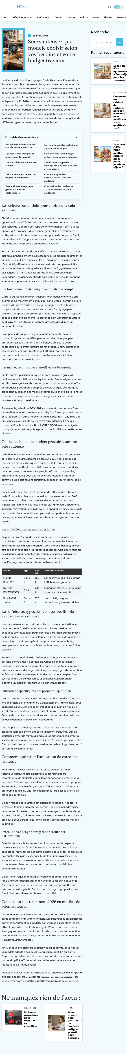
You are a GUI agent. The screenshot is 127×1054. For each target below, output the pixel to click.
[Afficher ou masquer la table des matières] (58, 137)
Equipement (30, 1008)
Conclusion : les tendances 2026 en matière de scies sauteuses (58, 189)
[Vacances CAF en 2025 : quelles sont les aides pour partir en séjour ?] (102, 154)
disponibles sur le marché (63, 105)
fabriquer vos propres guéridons (57, 977)
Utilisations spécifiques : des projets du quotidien (21, 176)
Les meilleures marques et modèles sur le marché (19, 155)
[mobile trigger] (5, 7)
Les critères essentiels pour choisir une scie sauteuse (20, 145)
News (116, 140)
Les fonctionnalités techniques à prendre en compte (61, 147)
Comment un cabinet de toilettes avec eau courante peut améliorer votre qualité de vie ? (119, 112)
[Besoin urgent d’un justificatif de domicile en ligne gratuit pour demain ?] (56, 1023)
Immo (70, 1008)
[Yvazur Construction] (22, 7)
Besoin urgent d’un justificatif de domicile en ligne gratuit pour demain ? (75, 1024)
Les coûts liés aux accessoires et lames (21, 164)
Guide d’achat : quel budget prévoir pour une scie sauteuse (61, 155)
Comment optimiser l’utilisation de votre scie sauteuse (57, 177)
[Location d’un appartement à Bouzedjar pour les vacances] (102, 71)
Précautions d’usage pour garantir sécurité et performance (19, 189)
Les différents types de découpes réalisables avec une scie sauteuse (60, 165)
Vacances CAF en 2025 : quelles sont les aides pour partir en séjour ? (119, 156)
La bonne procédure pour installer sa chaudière (31, 1019)
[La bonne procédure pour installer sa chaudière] (13, 1017)
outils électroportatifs (55, 80)
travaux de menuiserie (62, 88)
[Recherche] (109, 7)
